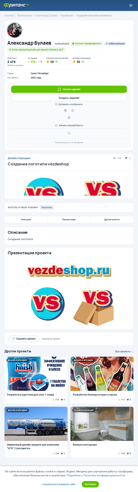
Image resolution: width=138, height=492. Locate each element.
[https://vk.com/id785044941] (69, 118)
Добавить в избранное (70, 104)
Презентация (69, 219)
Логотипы (46, 207)
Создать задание (69, 97)
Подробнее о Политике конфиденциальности (95, 475)
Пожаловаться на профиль (69, 142)
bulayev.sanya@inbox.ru (71, 125)
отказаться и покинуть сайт (58, 484)
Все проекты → (124, 351)
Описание (26, 219)
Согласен (90, 484)
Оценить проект (24, 339)
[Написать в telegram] (65, 110)
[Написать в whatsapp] (73, 110)
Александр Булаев (29, 43)
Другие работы (112, 219)
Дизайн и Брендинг (19, 158)
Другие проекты (17, 351)
